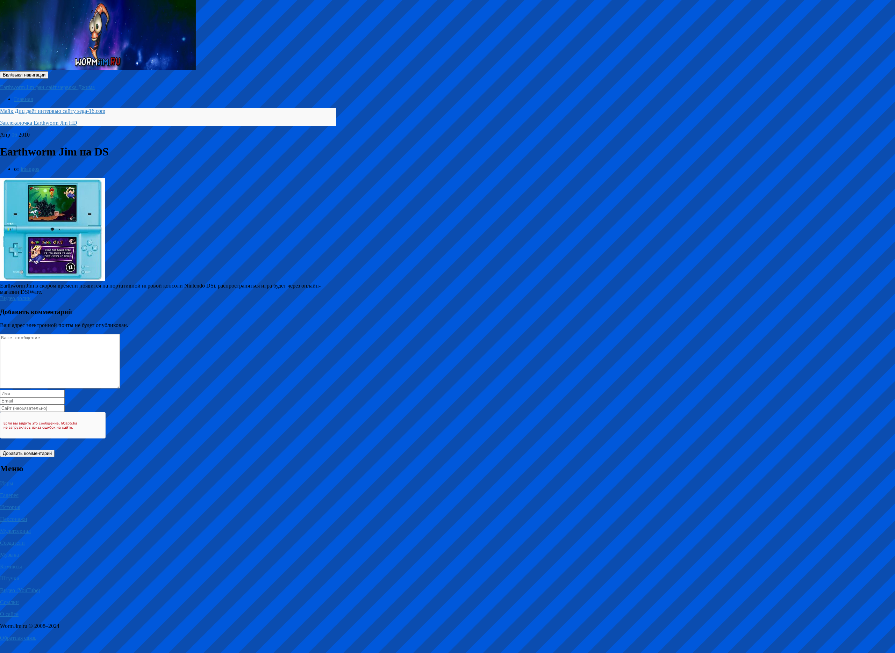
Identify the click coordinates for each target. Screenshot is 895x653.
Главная (23, 99)
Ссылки (9, 602)
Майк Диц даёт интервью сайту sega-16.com (52, 111)
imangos (30, 169)
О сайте (9, 614)
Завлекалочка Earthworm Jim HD (38, 123)
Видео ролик (15, 298)
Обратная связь (18, 638)
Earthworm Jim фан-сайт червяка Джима (47, 87)
